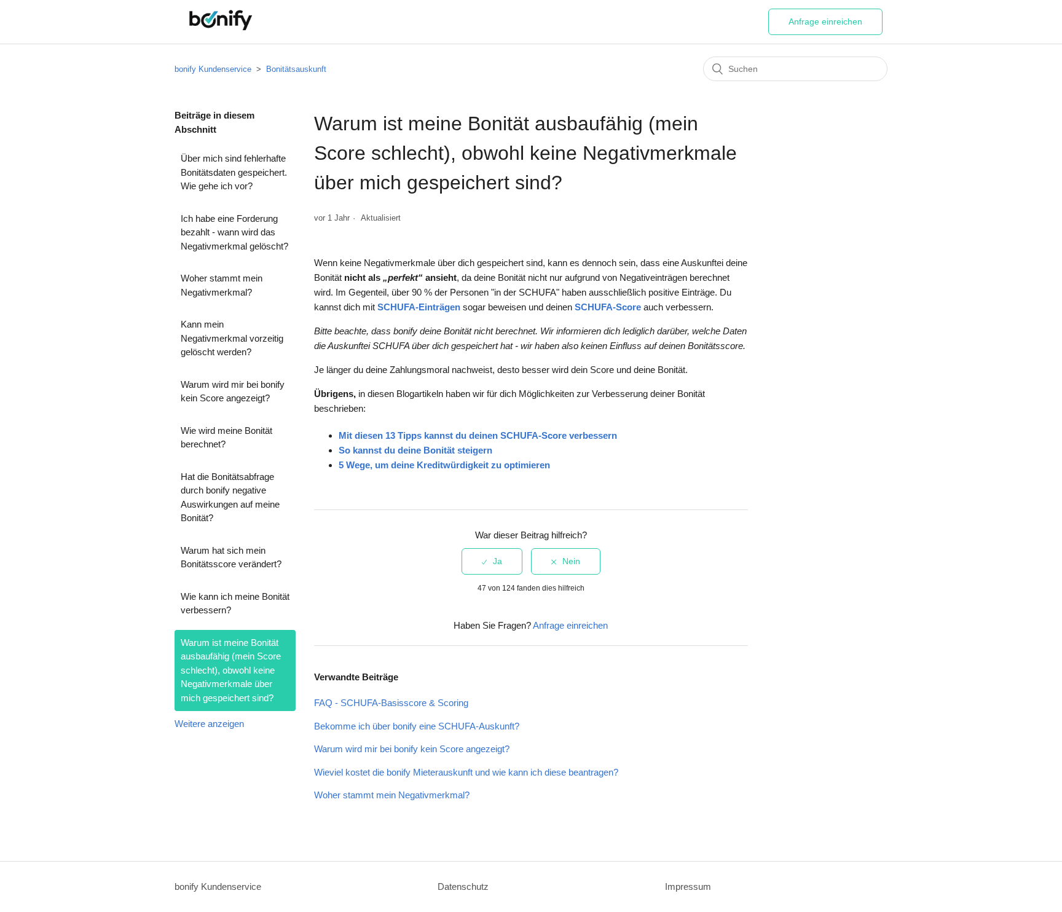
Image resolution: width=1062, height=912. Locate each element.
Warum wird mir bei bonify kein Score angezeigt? (233, 391)
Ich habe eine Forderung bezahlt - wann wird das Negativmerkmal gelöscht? (234, 232)
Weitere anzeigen (209, 723)
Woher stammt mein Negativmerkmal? (221, 285)
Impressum (688, 886)
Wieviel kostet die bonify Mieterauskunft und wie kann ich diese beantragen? (466, 772)
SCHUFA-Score (608, 307)
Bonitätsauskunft (296, 69)
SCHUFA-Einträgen (418, 307)
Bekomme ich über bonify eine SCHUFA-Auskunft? (416, 726)
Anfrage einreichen (825, 21)
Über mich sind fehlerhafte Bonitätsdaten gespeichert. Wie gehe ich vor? (234, 172)
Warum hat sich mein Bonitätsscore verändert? (231, 557)
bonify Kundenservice (213, 69)
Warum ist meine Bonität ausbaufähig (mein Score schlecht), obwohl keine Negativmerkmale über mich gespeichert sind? (231, 670)
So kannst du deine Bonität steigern (415, 450)
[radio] (492, 561)
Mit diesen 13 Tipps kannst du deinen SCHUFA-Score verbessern (478, 435)
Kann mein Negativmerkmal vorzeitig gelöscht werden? (232, 338)
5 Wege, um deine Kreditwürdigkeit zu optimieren (444, 465)
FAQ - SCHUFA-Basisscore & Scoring (391, 703)
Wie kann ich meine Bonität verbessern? (235, 603)
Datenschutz (463, 886)
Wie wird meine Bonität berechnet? (226, 437)
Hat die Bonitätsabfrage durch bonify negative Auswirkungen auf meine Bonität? (230, 497)
